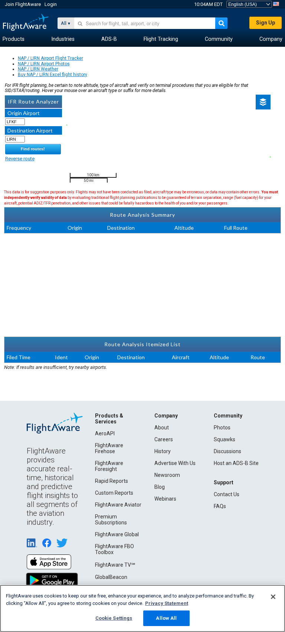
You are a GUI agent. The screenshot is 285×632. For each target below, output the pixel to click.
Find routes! (33, 149)
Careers (163, 439)
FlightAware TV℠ (115, 565)
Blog (159, 487)
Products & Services (109, 419)
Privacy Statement (166, 603)
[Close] (273, 597)
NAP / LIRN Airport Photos (44, 63)
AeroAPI (105, 433)
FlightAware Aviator (118, 505)
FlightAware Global (117, 534)
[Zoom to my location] (74, 125)
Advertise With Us (175, 463)
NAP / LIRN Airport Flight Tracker (50, 58)
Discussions (227, 451)
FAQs (220, 506)
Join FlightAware (23, 4)
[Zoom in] (74, 102)
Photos (222, 427)
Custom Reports (114, 493)
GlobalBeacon (111, 577)
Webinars (165, 499)
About (161, 427)
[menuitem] (13, 39)
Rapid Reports (111, 481)
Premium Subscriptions (111, 519)
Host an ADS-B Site (236, 463)
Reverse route (20, 158)
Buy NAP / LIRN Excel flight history (52, 74)
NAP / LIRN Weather (38, 69)
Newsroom (167, 475)
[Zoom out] (74, 114)
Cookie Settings (113, 618)
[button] (263, 102)
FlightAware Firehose (109, 448)
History (162, 451)
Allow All (166, 618)
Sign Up (265, 23)
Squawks (224, 439)
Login (51, 4)
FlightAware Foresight (109, 466)
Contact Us (226, 494)
